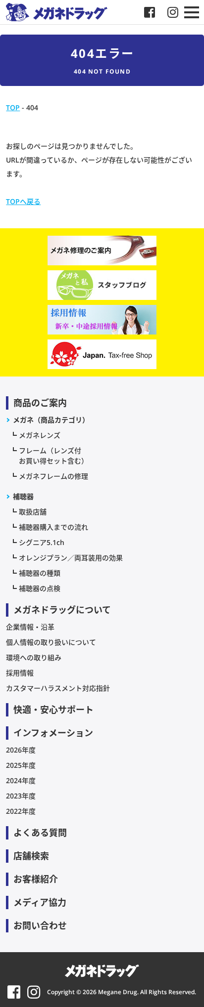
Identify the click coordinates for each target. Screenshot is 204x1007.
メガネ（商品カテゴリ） (51, 419)
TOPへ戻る (23, 201)
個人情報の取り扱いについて (51, 642)
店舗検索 (31, 856)
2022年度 (21, 811)
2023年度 (21, 795)
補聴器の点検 (39, 588)
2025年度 (21, 765)
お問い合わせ (40, 925)
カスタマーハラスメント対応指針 (58, 688)
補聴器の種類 (39, 573)
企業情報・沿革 (30, 626)
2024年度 (21, 780)
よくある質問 (40, 833)
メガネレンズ (39, 435)
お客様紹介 (35, 879)
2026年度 (21, 750)
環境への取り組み (33, 657)
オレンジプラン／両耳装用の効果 (71, 557)
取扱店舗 (33, 511)
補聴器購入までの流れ (53, 527)
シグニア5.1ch (41, 542)
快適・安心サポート (53, 709)
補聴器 (23, 496)
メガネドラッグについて (62, 610)
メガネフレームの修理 (53, 476)
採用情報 (20, 672)
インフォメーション (53, 733)
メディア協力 (39, 902)
